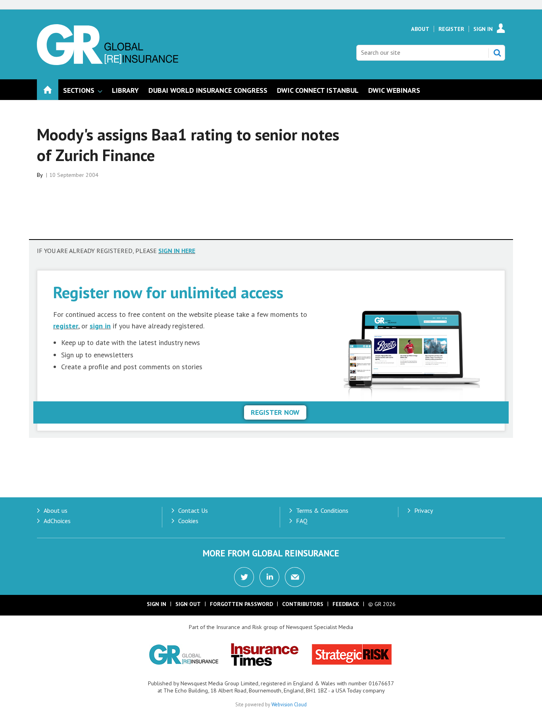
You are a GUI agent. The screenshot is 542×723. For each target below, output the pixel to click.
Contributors (302, 604)
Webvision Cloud (289, 704)
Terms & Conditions (322, 510)
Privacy (423, 510)
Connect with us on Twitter (244, 577)
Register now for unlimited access (168, 292)
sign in (100, 325)
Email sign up (294, 577)
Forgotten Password (241, 604)
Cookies (188, 521)
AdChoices (57, 521)
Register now (275, 412)
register (65, 325)
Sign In (483, 29)
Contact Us (193, 510)
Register (451, 29)
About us (55, 510)
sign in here (176, 251)
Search (497, 52)
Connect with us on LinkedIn (269, 577)
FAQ (302, 521)
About (420, 29)
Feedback (346, 604)
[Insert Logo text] (107, 63)
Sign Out (188, 604)
